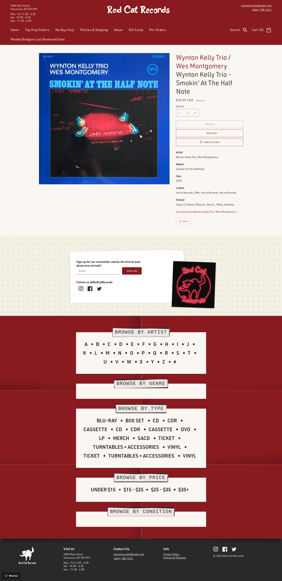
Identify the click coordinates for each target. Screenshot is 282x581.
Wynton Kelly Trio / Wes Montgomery (203, 61)
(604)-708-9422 (262, 9)
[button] (241, 30)
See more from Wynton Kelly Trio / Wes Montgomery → (207, 211)
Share (185, 221)
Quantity (180, 106)
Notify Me (211, 133)
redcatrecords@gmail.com (256, 5)
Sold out (209, 124)
